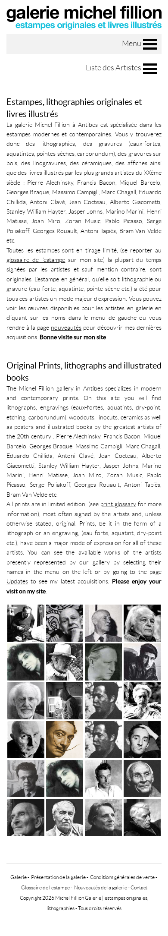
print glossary (118, 504)
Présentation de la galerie (58, 877)
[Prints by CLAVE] (103, 739)
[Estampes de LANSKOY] (64, 700)
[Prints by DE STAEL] (103, 777)
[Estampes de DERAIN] (103, 661)
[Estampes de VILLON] (103, 622)
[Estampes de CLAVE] (103, 700)
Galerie (18, 877)
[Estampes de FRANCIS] (142, 622)
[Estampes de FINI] (25, 661)
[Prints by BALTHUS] (25, 816)
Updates (17, 581)
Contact (139, 887)
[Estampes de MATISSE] (64, 661)
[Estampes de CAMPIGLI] (25, 622)
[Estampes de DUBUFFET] (64, 622)
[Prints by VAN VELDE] (142, 777)
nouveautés (66, 327)
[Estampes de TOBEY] (25, 700)
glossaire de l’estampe (35, 259)
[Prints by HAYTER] (103, 816)
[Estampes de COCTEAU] (142, 700)
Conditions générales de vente (122, 877)
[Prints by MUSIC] (64, 816)
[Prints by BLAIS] (142, 739)
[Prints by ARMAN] (25, 739)
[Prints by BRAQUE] (142, 816)
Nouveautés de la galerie (100, 887)
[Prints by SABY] (25, 777)
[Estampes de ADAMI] (142, 661)
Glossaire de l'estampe (45, 887)
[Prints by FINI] (64, 777)
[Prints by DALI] (64, 739)
